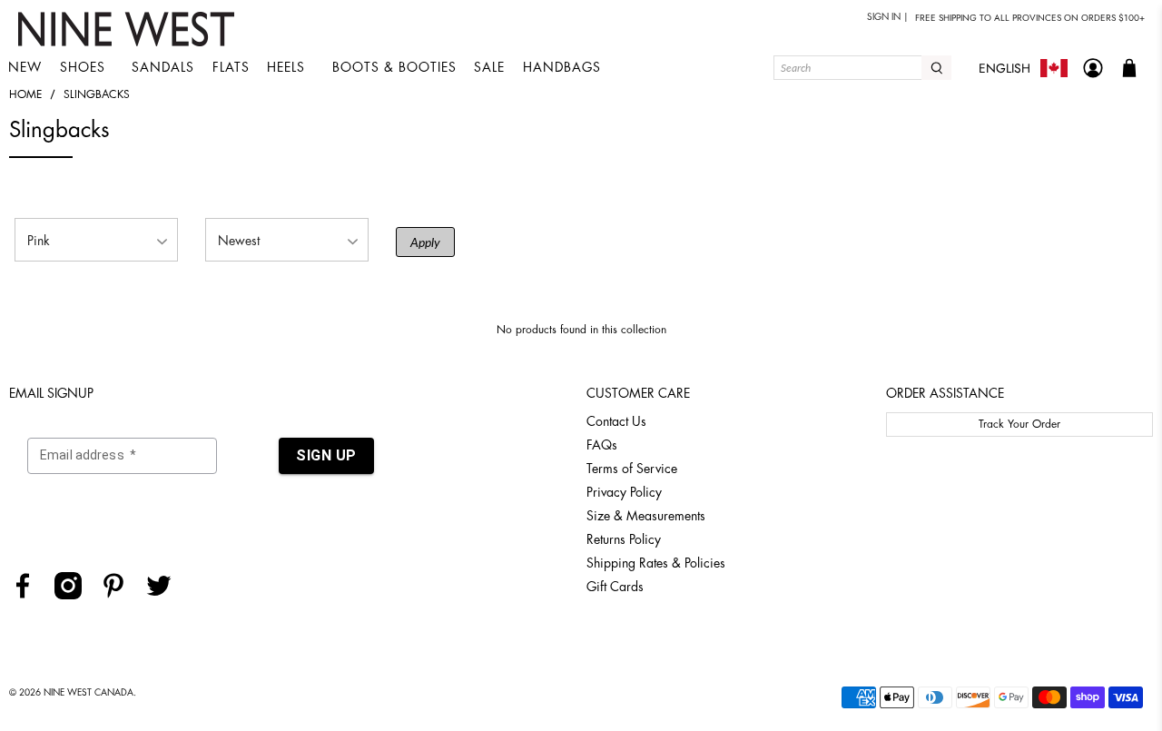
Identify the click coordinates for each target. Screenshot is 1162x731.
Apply (425, 242)
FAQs (601, 445)
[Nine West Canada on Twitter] (165, 594)
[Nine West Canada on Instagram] (74, 594)
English (1004, 68)
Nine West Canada (88, 692)
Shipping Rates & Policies (655, 563)
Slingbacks (97, 94)
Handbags (562, 67)
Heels (286, 67)
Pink (38, 240)
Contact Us (616, 421)
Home (25, 94)
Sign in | (888, 17)
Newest (239, 240)
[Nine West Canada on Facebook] (29, 594)
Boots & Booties (394, 67)
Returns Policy (623, 539)
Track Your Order (1019, 424)
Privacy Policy (624, 492)
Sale (489, 67)
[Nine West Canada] (128, 29)
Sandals (163, 67)
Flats (231, 67)
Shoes (82, 67)
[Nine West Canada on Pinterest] (120, 594)
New (25, 67)
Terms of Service (631, 468)
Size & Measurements (645, 515)
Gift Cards (615, 586)
